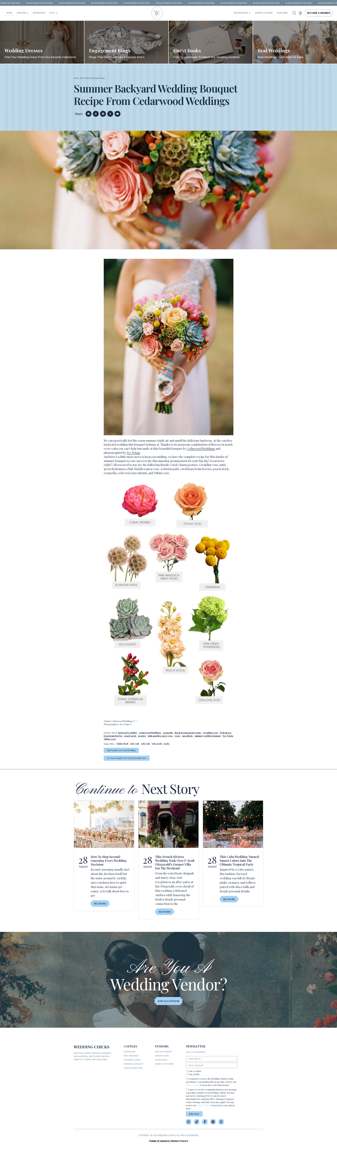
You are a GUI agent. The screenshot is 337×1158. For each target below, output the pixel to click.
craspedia (168, 732)
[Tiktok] (196, 1121)
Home (76, 78)
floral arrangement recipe (188, 732)
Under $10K (122, 743)
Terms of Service (159, 1141)
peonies (142, 735)
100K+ (167, 743)
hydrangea (225, 732)
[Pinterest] (213, 1121)
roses (177, 735)
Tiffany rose (110, 739)
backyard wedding (127, 732)
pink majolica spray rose (160, 735)
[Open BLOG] (57, 12)
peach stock (130, 735)
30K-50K (145, 743)
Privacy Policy (192, 1085)
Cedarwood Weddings (201, 449)
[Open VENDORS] (27, 12)
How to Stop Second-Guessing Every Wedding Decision (109, 860)
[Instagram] (188, 1121)
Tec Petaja (133, 453)
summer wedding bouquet (208, 735)
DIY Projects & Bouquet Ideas (92, 78)
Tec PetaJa (227, 735)
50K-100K (157, 743)
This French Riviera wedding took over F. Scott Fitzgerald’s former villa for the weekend (174, 862)
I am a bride (194, 1074)
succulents (187, 735)
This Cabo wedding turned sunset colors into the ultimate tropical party (239, 860)
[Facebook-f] (204, 1121)
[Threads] (221, 1121)
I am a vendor (194, 1071)
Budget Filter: (109, 744)
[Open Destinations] (250, 12)
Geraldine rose (210, 732)
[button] (88, 114)
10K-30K (134, 743)
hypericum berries (113, 735)
